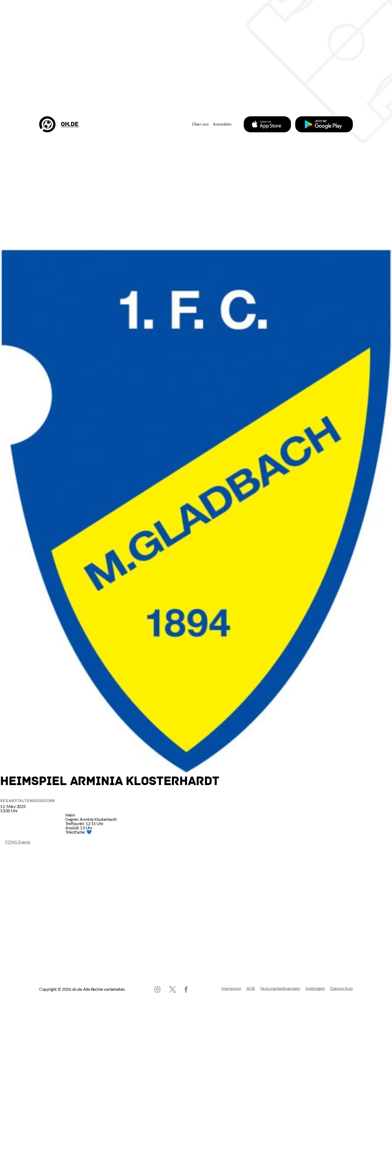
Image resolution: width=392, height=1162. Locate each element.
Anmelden (222, 124)
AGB (250, 988)
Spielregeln (315, 988)
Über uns (200, 124)
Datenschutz (341, 988)
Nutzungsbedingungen (280, 988)
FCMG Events (15, 842)
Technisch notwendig (9, 1150)
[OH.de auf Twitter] (173, 989)
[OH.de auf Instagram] (157, 989)
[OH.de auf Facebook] (186, 989)
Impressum (231, 988)
